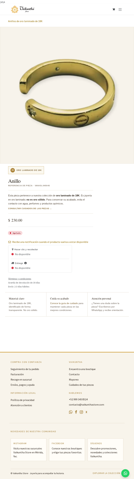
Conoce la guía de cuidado (64, 303)
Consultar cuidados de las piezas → (30, 208)
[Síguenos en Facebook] (76, 412)
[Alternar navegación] (120, 9)
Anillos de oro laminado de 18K (25, 21)
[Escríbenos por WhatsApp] (70, 412)
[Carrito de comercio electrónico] (113, 9)
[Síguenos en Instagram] (81, 412)
